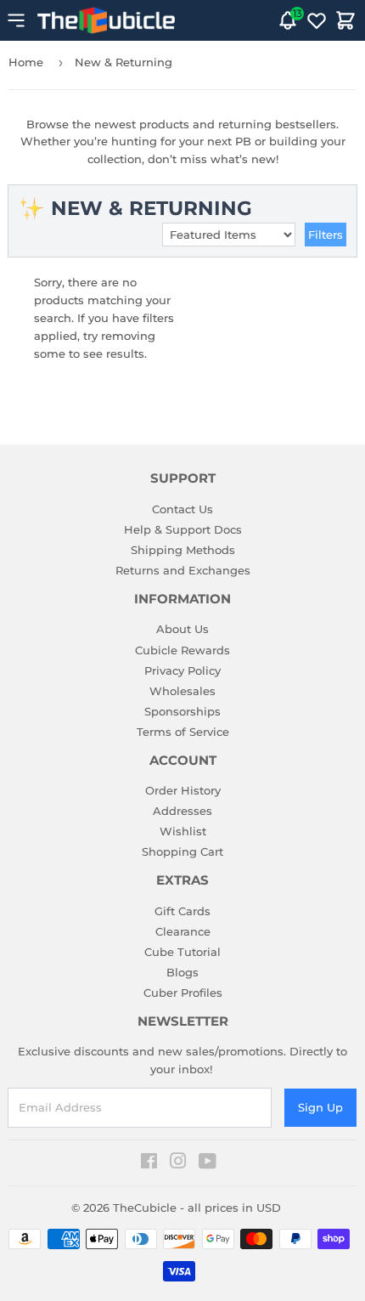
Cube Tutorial (182, 952)
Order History (183, 790)
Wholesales (182, 691)
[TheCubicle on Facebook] (149, 1163)
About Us (182, 629)
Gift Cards (182, 911)
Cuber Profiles (182, 992)
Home (25, 62)
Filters (325, 234)
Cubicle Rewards (182, 650)
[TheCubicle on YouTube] (207, 1163)
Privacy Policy (182, 670)
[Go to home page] (106, 20)
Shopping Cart (182, 851)
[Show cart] (345, 20)
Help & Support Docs (183, 529)
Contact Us (182, 509)
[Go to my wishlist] (316, 20)
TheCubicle (145, 1207)
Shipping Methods (183, 550)
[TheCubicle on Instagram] (178, 1163)
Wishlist (183, 831)
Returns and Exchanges (182, 570)
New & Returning (123, 62)
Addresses (182, 810)
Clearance (183, 931)
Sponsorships (182, 711)
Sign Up (320, 1107)
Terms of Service (183, 731)
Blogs (182, 972)
